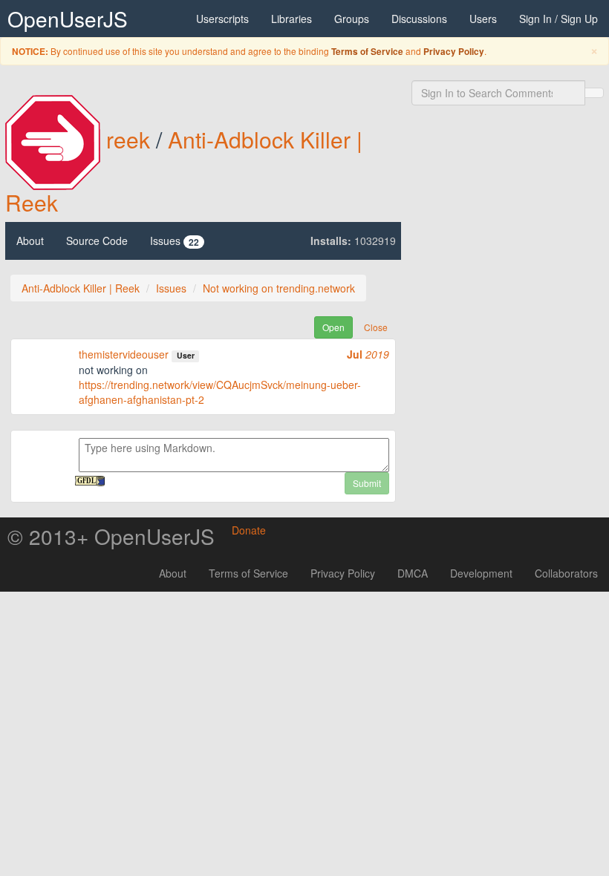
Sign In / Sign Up (558, 18)
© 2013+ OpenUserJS (111, 536)
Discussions (419, 18)
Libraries (291, 18)
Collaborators (566, 573)
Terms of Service (367, 51)
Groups (351, 18)
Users (483, 18)
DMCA (412, 573)
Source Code (97, 240)
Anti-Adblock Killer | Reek (81, 288)
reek (128, 139)
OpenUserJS (67, 18)
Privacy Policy (453, 51)
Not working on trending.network (279, 288)
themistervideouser (124, 354)
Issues (174, 241)
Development (481, 573)
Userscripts (222, 18)
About (30, 240)
